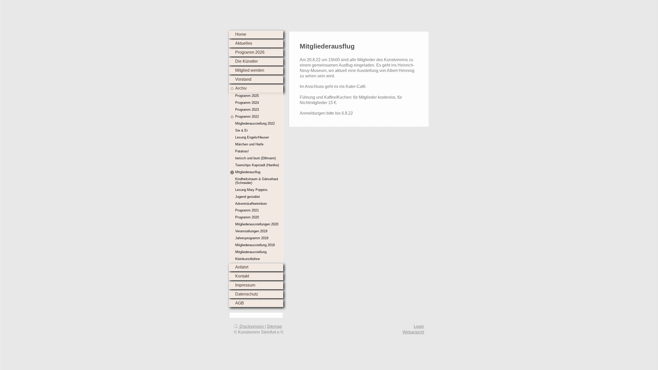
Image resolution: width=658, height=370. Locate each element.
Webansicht (413, 332)
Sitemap (274, 326)
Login (419, 326)
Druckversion (252, 326)
